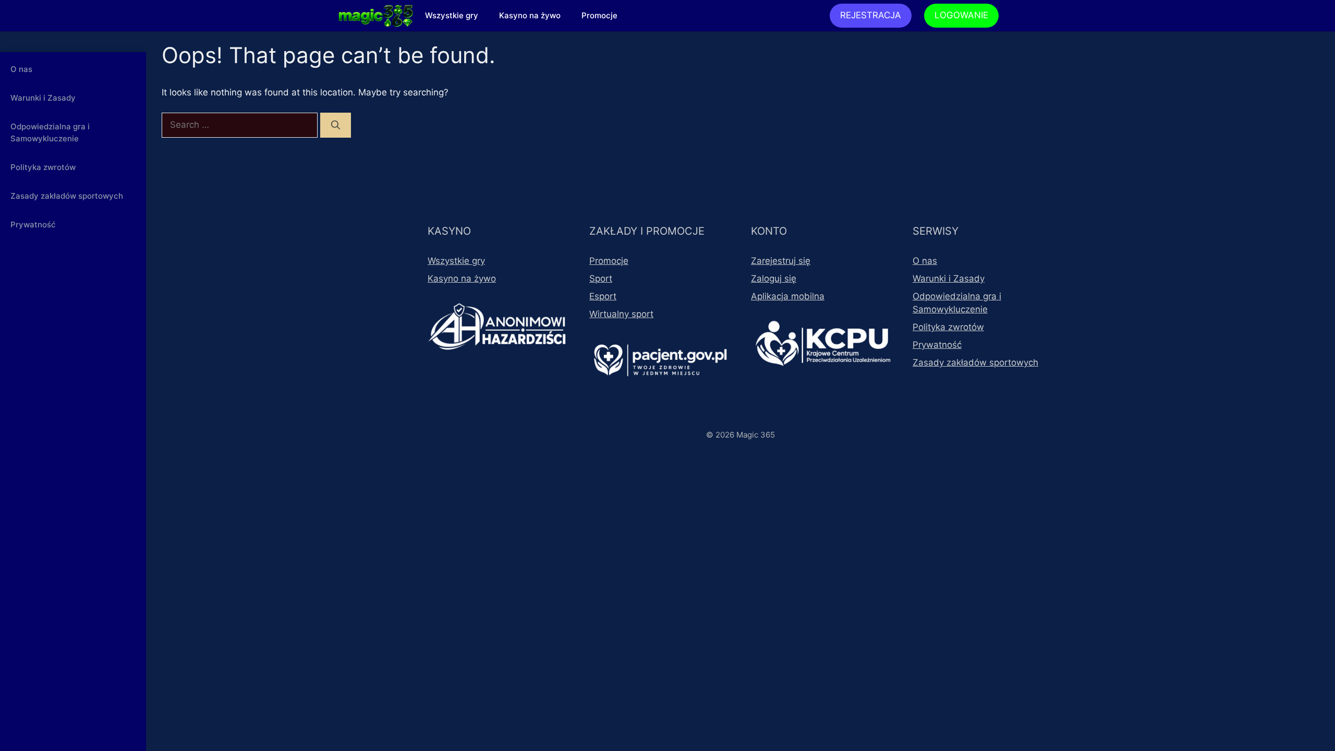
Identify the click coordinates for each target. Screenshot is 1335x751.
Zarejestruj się (780, 261)
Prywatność (33, 224)
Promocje (599, 15)
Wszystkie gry (451, 15)
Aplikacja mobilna (787, 296)
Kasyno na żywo (530, 15)
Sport (600, 278)
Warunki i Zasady (43, 98)
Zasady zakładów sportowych (66, 196)
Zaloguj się (773, 278)
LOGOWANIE (961, 15)
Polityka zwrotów (43, 167)
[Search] (335, 125)
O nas (21, 69)
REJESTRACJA (870, 15)
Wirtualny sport (621, 314)
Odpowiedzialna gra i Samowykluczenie (50, 132)
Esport (602, 296)
